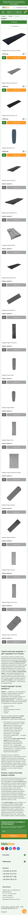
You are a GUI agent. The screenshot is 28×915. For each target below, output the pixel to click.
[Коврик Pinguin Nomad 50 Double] (14, 461)
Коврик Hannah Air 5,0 (8, 148)
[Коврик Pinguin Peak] (14, 363)
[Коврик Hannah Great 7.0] (14, 266)
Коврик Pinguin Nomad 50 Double (11, 472)
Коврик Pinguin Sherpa (8, 505)
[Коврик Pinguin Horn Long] (14, 591)
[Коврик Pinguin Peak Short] (14, 623)
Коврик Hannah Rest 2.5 (8, 310)
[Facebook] (18, 848)
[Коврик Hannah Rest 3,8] (14, 169)
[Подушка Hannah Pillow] (14, 234)
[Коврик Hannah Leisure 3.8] (14, 104)
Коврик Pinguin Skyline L (9, 537)
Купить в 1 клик (16, 57)
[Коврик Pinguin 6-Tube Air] (14, 331)
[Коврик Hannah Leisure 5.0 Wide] (14, 39)
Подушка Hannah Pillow (8, 245)
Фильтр (15, 22)
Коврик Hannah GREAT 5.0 (9, 213)
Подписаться (14, 835)
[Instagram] (14, 848)
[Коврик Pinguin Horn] (14, 428)
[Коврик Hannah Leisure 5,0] (14, 71)
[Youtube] (2, 848)
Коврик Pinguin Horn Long (9, 602)
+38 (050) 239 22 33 (9, 879)
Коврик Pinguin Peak (8, 375)
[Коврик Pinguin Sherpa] (14, 493)
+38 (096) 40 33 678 (21, 7)
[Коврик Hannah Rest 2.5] (14, 299)
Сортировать (15, 26)
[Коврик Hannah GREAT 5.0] (14, 201)
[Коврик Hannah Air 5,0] (14, 136)
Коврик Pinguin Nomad (8, 570)
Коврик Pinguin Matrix (8, 407)
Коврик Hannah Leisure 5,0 (9, 83)
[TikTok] (6, 848)
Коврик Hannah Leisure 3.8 (9, 115)
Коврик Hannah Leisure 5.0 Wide (11, 50)
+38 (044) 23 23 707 (9, 874)
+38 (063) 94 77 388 (9, 876)
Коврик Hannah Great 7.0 (9, 278)
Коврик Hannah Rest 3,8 (8, 180)
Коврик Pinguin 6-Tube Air (9, 342)
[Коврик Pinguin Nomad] (14, 558)
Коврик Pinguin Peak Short (9, 635)
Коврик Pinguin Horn (8, 440)
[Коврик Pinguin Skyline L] (14, 526)
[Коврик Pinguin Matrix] (14, 396)
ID (6, 912)
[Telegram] (10, 848)
